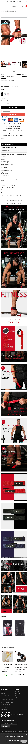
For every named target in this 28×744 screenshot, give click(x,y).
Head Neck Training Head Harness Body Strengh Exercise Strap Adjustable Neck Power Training (21, 667)
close (26, 1)
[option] (14, 32)
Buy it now (12, 114)
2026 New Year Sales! (14, 3)
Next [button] (15, 71)
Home (2, 10)
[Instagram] (8, 715)
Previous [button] (12, 71)
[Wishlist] (2, 652)
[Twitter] (5, 715)
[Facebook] (2, 715)
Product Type (5, 86)
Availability (4, 84)
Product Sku (4, 83)
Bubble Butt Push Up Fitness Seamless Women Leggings (7, 666)
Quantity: (3, 98)
